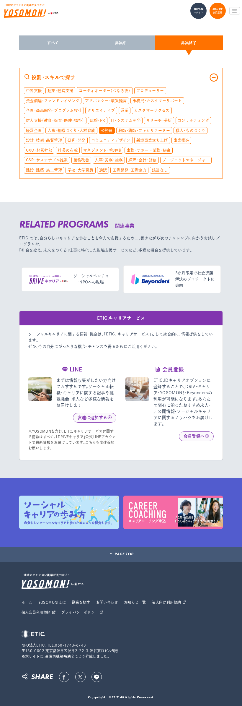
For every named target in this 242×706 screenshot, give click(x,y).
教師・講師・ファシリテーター (144, 130)
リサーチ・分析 (159, 120)
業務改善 (81, 160)
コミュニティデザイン (111, 140)
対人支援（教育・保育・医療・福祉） (55, 120)
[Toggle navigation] (234, 11)
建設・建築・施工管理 (44, 170)
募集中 (121, 43)
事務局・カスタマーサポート (157, 101)
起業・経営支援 (60, 90)
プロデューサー (150, 90)
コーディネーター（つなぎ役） (104, 90)
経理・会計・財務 (142, 160)
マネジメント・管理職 (102, 150)
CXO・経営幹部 (39, 150)
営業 (125, 110)
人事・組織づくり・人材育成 (71, 130)
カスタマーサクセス (152, 110)
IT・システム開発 (126, 120)
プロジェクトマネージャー (186, 160)
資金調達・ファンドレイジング (52, 101)
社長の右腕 (68, 150)
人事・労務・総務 (109, 160)
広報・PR (97, 120)
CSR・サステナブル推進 (47, 160)
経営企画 (34, 130)
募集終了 (189, 43)
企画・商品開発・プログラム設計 (54, 110)
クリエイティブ (101, 110)
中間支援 (34, 90)
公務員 (107, 130)
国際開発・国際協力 (129, 170)
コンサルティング (193, 120)
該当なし (160, 170)
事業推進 (181, 140)
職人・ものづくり (190, 130)
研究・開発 (77, 140)
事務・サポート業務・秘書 (149, 150)
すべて (53, 43)
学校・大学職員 (81, 170)
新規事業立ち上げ (152, 140)
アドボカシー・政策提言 (106, 101)
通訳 (103, 170)
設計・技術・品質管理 (44, 140)
